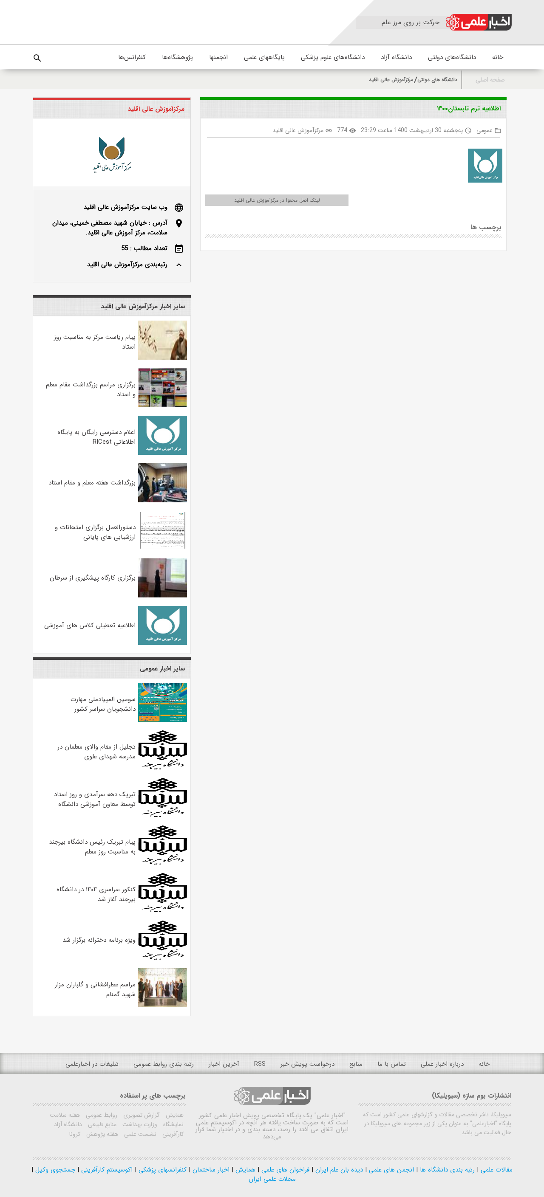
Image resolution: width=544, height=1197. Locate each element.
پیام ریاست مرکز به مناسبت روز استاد (95, 342)
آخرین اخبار (224, 1064)
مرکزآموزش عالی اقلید (391, 80)
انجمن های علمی (390, 1170)
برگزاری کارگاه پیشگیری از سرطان (93, 578)
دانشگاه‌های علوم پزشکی (333, 57)
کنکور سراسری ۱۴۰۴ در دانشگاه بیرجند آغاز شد (96, 894)
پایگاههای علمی (264, 57)
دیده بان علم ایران (338, 1170)
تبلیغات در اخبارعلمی (92, 1064)
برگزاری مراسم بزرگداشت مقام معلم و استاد (91, 390)
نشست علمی (139, 1134)
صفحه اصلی (490, 80)
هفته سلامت (65, 1115)
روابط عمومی (100, 1115)
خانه (497, 57)
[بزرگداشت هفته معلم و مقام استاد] (162, 501)
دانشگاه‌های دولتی (452, 57)
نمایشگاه (173, 1124)
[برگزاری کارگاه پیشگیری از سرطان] (162, 596)
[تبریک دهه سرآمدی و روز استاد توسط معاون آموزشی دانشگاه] (162, 815)
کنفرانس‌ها (132, 57)
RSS (260, 1064)
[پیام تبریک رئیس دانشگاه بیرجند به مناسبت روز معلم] (162, 863)
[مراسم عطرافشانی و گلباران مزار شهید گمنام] (162, 1005)
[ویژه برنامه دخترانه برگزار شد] (162, 958)
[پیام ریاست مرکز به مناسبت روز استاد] (162, 358)
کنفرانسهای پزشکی (161, 1170)
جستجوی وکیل (54, 1170)
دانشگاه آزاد (396, 57)
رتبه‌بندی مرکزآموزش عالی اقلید (127, 264)
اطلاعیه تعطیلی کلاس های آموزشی (90, 625)
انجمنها (218, 57)
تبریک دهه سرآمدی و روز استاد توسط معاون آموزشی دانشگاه (95, 799)
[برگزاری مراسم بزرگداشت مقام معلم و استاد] (162, 405)
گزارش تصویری (141, 1115)
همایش (174, 1115)
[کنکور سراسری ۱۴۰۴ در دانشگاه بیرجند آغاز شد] (162, 910)
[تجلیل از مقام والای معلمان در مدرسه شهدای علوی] (162, 768)
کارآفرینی (172, 1134)
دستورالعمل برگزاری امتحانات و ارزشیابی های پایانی (95, 532)
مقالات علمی (496, 1170)
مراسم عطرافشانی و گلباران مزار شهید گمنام (95, 990)
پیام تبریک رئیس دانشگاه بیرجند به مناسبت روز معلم (92, 847)
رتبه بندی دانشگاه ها (446, 1170)
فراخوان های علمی (284, 1170)
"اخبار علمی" (330, 1115)
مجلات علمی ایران (272, 1179)
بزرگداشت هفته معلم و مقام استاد (92, 483)
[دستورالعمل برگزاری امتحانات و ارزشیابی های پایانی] (162, 548)
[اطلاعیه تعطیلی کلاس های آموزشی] (162, 643)
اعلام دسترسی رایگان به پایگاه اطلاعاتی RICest (96, 437)
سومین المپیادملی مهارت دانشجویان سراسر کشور (103, 704)
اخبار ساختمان (210, 1170)
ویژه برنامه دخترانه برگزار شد (99, 940)
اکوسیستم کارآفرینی (106, 1170)
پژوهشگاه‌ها (177, 57)
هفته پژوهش (101, 1134)
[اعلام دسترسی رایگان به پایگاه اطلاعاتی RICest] (162, 453)
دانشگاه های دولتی (437, 80)
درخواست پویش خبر (307, 1064)
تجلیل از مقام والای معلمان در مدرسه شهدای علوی (96, 752)
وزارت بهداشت (139, 1124)
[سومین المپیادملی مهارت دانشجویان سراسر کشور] (162, 720)
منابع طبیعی (101, 1124)
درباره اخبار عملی (442, 1064)
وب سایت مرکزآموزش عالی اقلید (125, 207)
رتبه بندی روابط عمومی (163, 1064)
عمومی (484, 130)
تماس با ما (391, 1064)
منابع (356, 1064)
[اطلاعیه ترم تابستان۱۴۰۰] (482, 167)
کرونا (74, 1134)
